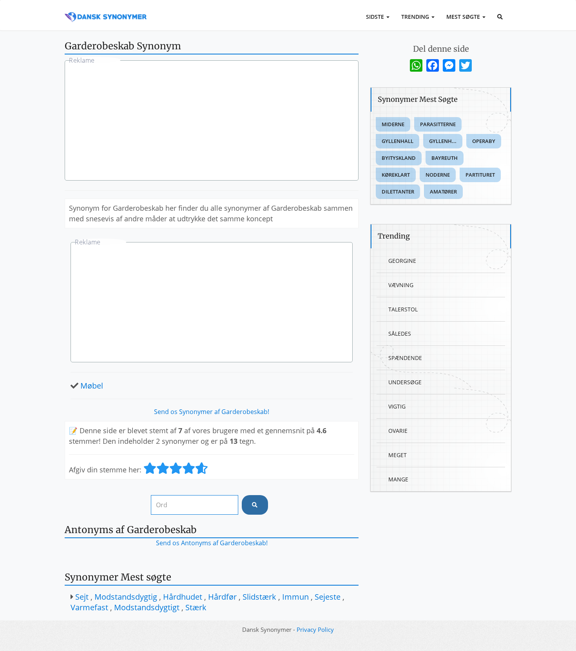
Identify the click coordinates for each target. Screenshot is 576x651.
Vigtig (397, 406)
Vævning (400, 285)
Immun (295, 596)
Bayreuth (444, 157)
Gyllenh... (442, 141)
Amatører (443, 191)
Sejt (82, 596)
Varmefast (89, 607)
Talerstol (403, 309)
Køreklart (396, 174)
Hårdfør (222, 596)
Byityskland (399, 157)
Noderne (438, 174)
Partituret (480, 174)
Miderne (393, 124)
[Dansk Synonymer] (106, 10)
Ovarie (398, 430)
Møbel (91, 385)
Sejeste (328, 596)
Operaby (483, 141)
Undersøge (405, 382)
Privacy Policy (315, 629)
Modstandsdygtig (125, 596)
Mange (398, 479)
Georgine (402, 260)
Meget (397, 455)
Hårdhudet (182, 596)
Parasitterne (438, 124)
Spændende (405, 358)
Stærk (195, 607)
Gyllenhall (397, 141)
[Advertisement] (211, 121)
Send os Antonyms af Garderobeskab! (212, 543)
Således (399, 333)
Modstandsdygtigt (146, 607)
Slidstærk (259, 596)
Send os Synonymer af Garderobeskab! (211, 411)
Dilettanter (398, 191)
